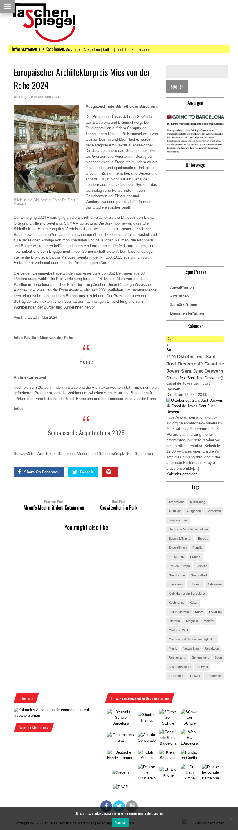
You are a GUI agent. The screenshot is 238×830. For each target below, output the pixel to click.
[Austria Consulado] (147, 740)
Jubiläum (195, 584)
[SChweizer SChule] (168, 723)
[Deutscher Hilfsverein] (147, 778)
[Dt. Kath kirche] (190, 778)
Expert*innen (178, 547)
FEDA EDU (176, 557)
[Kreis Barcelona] (168, 758)
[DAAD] (120, 787)
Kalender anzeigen (181, 474)
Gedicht (201, 566)
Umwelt (195, 675)
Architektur (46, 453)
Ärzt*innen (179, 296)
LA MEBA (215, 612)
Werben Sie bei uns (33, 728)
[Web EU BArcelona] (190, 743)
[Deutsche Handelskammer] (120, 758)
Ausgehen (194, 511)
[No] (231, 818)
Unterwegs (214, 675)
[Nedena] (120, 772)
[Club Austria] (147, 758)
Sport (218, 657)
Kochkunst (176, 602)
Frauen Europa (179, 566)
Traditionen (176, 675)
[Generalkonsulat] (120, 740)
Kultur (36, 97)
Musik (173, 648)
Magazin (192, 621)
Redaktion (212, 648)
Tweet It (86, 472)
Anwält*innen (182, 287)
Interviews (176, 584)
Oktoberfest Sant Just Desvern (192, 378)
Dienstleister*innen (187, 313)
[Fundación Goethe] (190, 758)
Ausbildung (197, 502)
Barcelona (66, 453)
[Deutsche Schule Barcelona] (120, 723)
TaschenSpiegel (180, 666)
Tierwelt (202, 666)
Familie (197, 547)
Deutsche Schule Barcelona (188, 529)
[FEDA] (190, 723)
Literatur (174, 621)
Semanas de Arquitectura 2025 (86, 432)
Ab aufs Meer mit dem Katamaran (54, 507)
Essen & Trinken (180, 538)
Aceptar (121, 822)
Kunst (199, 612)
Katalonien (214, 584)
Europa (203, 538)
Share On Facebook (41, 472)
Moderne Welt (178, 630)
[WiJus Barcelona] (210, 778)
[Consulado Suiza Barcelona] (168, 743)
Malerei (209, 621)
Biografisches (178, 520)
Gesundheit (199, 575)
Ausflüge (21, 97)
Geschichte (177, 575)
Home (86, 361)
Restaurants (177, 657)
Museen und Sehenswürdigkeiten (104, 453)
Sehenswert (144, 453)
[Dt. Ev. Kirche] (168, 775)
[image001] (195, 152)
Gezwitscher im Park (118, 507)
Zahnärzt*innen (183, 304)
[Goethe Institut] (147, 720)
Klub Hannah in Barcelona (187, 593)
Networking (191, 648)
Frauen (195, 557)
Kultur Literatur (179, 612)
